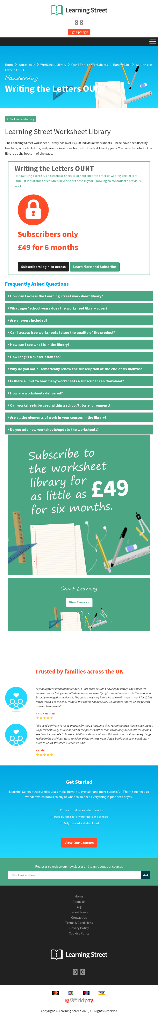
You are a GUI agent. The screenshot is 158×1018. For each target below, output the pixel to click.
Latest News (79, 912)
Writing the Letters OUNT (54, 168)
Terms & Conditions (79, 923)
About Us (79, 902)
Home (79, 896)
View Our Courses (79, 842)
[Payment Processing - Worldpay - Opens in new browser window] (79, 1000)
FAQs (79, 907)
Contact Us (79, 917)
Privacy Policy (79, 928)
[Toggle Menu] (152, 41)
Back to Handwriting (21, 119)
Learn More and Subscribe (94, 266)
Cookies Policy (79, 933)
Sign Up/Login (79, 32)
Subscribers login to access (43, 266)
